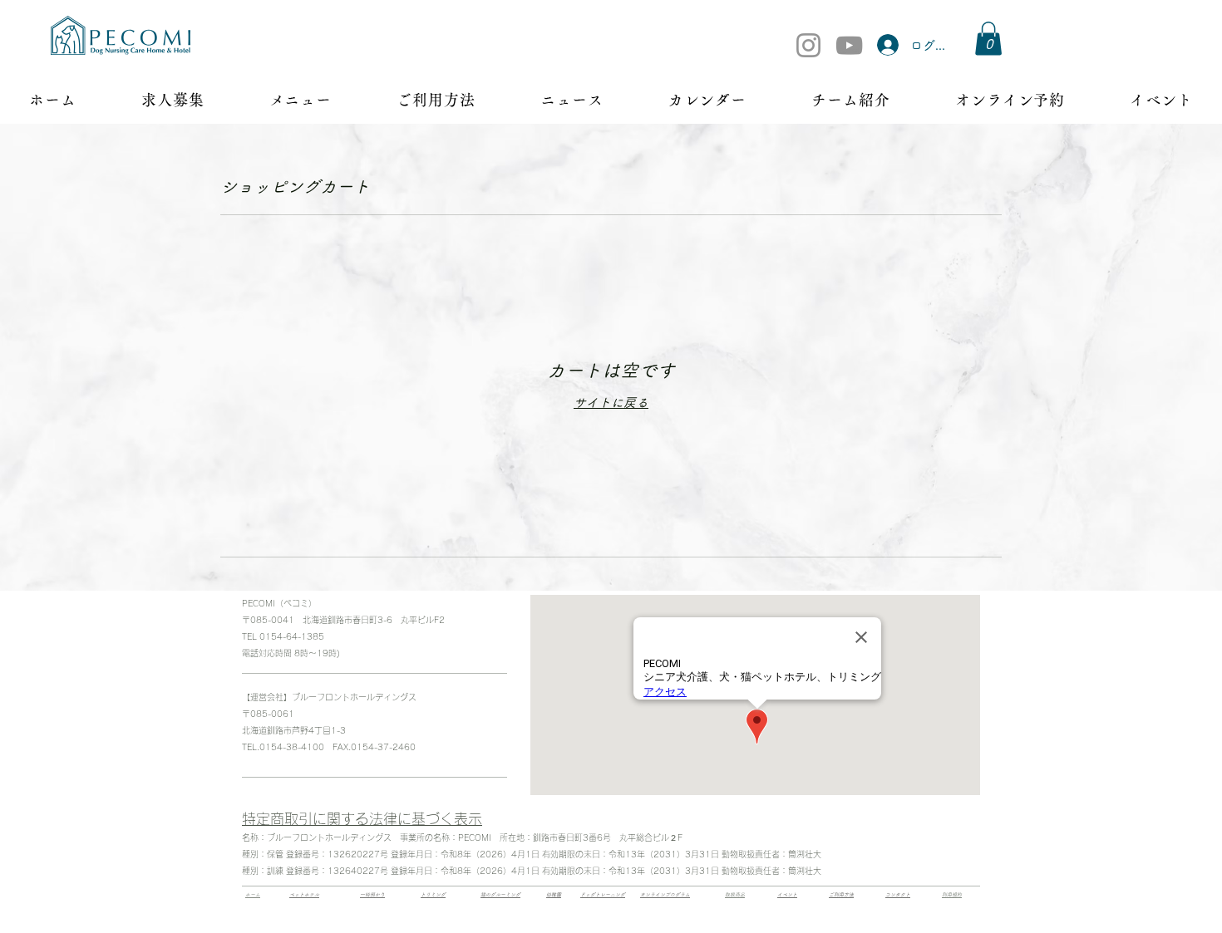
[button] (988, 39)
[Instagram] (808, 45)
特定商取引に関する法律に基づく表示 (362, 819)
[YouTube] (849, 45)
